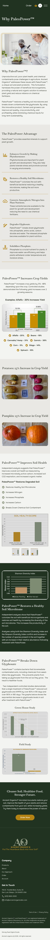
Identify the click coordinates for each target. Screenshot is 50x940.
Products (5, 865)
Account (5, 879)
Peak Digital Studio (13, 932)
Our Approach (7, 872)
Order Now (25, 817)
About (4, 868)
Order (29, 5)
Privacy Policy (43, 912)
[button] (38, 6)
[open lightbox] (25, 530)
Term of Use (33, 912)
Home (5, 5)
